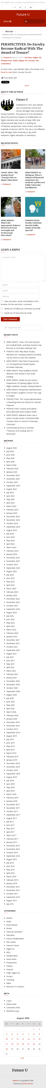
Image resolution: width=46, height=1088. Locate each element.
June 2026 (10, 455)
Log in (9, 1000)
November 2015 (13, 890)
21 (28, 1044)
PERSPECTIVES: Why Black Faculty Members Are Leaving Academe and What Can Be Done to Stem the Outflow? (23, 354)
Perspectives (6, 60)
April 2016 (10, 873)
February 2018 (12, 797)
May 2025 (10, 499)
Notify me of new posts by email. (18, 313)
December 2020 (13, 681)
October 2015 (12, 893)
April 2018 (10, 791)
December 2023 (13, 557)
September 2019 (13, 732)
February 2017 (12, 839)
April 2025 (10, 503)
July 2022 (10, 616)
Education (10, 935)
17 (7, 1044)
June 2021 (10, 660)
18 (12, 1044)
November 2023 (13, 561)
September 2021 (13, 650)
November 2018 (13, 767)
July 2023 (10, 575)
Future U (23, 14)
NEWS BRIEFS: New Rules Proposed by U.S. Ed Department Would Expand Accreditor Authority (22, 364)
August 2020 (11, 695)
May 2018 (10, 787)
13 (23, 1039)
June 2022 (10, 619)
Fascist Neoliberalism (15, 938)
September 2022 (13, 609)
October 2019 (12, 729)
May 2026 (10, 458)
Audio (8, 921)
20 (23, 1044)
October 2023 (12, 564)
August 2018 (11, 777)
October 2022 (12, 605)
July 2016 (10, 863)
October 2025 (12, 482)
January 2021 (11, 677)
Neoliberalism (12, 956)
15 (34, 1039)
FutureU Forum (12, 945)
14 (28, 1039)
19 (17, 1044)
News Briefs (11, 959)
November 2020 (13, 684)
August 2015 (11, 900)
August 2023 (11, 571)
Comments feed (13, 1007)
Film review (11, 942)
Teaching (10, 980)
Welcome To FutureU (15, 986)
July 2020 (10, 698)
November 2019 (13, 725)
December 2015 (13, 887)
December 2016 (13, 845)
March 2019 (11, 753)
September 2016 (13, 856)
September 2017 (13, 815)
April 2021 (10, 667)
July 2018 (10, 780)
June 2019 (10, 743)
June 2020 (10, 701)
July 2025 (10, 492)
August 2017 (11, 818)
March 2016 (11, 876)
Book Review (11, 925)
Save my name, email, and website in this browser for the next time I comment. (19, 303)
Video (8, 983)
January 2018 (11, 801)
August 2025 (11, 489)
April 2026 (10, 461)
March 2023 (11, 588)
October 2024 (12, 523)
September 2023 (13, 568)
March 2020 (11, 712)
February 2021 (12, 674)
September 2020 (13, 691)
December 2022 (13, 599)
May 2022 (10, 623)
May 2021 (10, 664)
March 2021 (11, 671)
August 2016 (11, 859)
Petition (9, 966)
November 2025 (13, 479)
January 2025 (11, 513)
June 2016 (10, 866)
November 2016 (13, 849)
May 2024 (10, 540)
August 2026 (11, 448)
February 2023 (12, 592)
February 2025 (12, 509)
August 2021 (11, 653)
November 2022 (13, 602)
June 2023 (10, 578)
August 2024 (11, 530)
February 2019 (12, 756)
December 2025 (13, 475)
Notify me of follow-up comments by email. (22, 308)
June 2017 (10, 825)
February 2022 (12, 633)
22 (34, 1044)
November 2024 (13, 520)
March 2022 (11, 629)
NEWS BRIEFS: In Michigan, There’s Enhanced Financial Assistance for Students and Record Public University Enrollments (35, 180)
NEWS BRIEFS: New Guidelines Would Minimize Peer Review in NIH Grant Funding (21, 373)
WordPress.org (12, 1011)
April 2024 (10, 544)
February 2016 (12, 880)
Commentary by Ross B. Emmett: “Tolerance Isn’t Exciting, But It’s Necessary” (20, 431)
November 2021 (13, 643)
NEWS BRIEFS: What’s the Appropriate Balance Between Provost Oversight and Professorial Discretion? (11, 228)
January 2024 (11, 554)
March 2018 (11, 794)
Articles (9, 31)
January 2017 (11, 842)
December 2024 (13, 516)
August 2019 (11, 736)
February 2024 (12, 551)
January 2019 (11, 760)
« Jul (22, 1058)
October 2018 (12, 770)
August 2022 (11, 612)
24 (7, 1049)
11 (12, 1039)
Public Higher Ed (20, 60)
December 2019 (13, 722)
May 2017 (10, 828)
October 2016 (12, 852)
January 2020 (11, 719)
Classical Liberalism (14, 932)
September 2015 (13, 897)
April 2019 (10, 749)
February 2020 (12, 715)
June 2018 (10, 784)
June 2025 (10, 496)
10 (7, 1039)
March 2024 (11, 547)
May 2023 (10, 581)
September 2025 (13, 485)
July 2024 (10, 533)
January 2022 (11, 636)
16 (39, 1039)
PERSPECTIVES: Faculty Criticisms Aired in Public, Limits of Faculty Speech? (33, 225)
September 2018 (13, 773)
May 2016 (10, 869)
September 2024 (13, 527)
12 (17, 1039)
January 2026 (11, 472)
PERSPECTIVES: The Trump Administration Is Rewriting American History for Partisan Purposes (23, 402)
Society (31, 60)
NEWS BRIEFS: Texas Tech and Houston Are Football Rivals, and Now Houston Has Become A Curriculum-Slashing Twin (24, 345)
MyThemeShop (27, 1083)
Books (9, 928)
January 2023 (11, 595)
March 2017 (11, 835)
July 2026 (10, 451)
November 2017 (13, 808)
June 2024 (10, 537)
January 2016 (11, 883)
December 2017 (13, 804)
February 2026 (12, 468)
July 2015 (10, 904)
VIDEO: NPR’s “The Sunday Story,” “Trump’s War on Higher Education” (9, 176)
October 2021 (12, 647)
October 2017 (12, 811)
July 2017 (10, 821)
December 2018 (13, 763)
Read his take (6, 72)
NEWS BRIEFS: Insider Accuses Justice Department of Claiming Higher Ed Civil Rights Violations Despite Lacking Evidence (24, 383)
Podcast (9, 969)
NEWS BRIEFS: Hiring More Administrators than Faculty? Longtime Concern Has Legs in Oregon (23, 392)
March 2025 (11, 506)
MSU (8, 952)
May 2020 (10, 705)
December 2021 (13, 640)
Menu (6, 21)
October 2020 (12, 688)
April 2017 (10, 832)
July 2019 (10, 739)
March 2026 (11, 465)
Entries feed (11, 1004)
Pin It (27, 85)
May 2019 (10, 746)
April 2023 (10, 585)
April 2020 (10, 708)
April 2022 (10, 626)
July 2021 (10, 657)
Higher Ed (37, 57)
